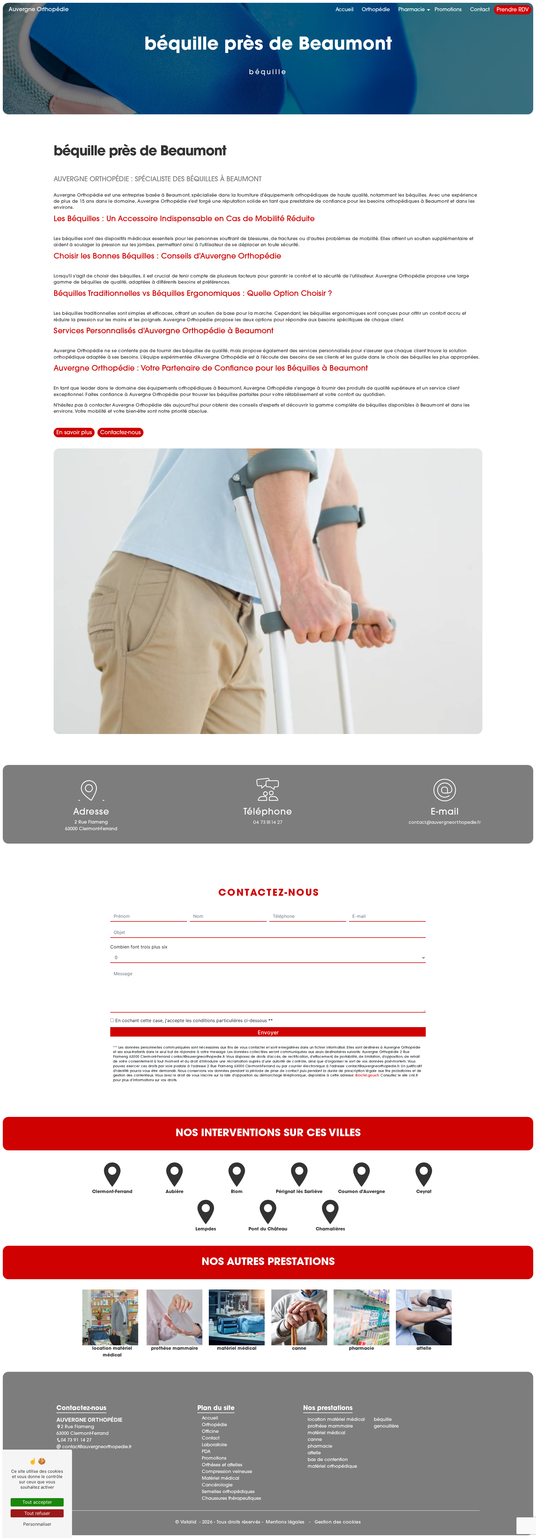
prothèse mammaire (330, 1426)
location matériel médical (336, 1420)
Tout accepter (37, 1502)
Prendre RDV (513, 10)
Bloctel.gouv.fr (367, 1075)
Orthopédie (376, 10)
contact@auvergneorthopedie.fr (445, 822)
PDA (206, 1452)
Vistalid (189, 1522)
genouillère (386, 1426)
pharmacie (320, 1446)
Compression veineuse (227, 1472)
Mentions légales (285, 1522)
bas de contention (328, 1460)
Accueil (344, 10)
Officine (210, 1432)
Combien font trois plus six (139, 947)
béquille (383, 1420)
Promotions (448, 10)
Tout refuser (37, 1513)
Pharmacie (411, 10)
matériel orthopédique (332, 1466)
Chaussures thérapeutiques (231, 1498)
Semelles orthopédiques (228, 1492)
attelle (314, 1453)
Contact (480, 10)
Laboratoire (214, 1445)
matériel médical (326, 1433)
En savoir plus (74, 433)
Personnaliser (37, 1524)
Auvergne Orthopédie (39, 10)
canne (315, 1440)
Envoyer (268, 1032)
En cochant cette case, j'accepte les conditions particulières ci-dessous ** (194, 1020)
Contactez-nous (120, 433)
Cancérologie (217, 1485)
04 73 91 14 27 (268, 822)
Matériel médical (220, 1478)
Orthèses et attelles (222, 1465)
